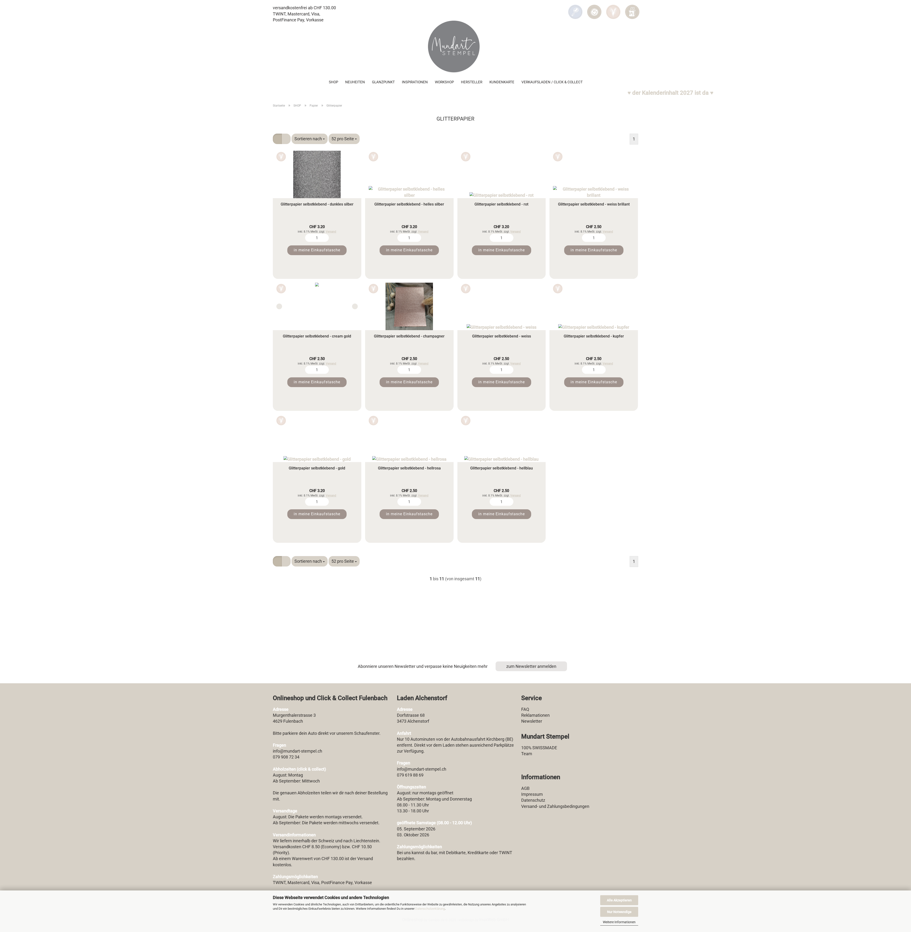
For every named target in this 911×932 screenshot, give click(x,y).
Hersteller (471, 82)
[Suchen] (575, 8)
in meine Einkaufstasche (317, 250)
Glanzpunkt (383, 82)
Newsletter (531, 721)
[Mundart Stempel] (455, 46)
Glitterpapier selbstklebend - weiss (501, 336)
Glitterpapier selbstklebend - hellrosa (409, 468)
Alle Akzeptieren (619, 900)
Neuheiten (355, 82)
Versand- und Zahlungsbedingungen (555, 806)
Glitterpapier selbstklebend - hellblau (501, 468)
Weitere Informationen (619, 922)
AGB (525, 788)
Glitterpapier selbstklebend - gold (317, 468)
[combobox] (310, 139)
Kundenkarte (501, 82)
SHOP (333, 82)
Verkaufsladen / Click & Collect (552, 82)
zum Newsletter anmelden (531, 666)
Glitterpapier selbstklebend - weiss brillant (594, 204)
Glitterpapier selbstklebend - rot (501, 204)
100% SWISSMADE (539, 747)
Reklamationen (535, 715)
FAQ (525, 709)
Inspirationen (415, 82)
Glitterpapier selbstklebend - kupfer (594, 336)
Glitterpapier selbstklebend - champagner (409, 336)
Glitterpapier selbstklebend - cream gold (317, 336)
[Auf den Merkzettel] (281, 157)
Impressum (532, 794)
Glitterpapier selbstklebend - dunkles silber (317, 204)
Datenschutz (533, 800)
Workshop (444, 82)
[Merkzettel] (613, 8)
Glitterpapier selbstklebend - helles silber (409, 204)
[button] (594, 8)
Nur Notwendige (619, 912)
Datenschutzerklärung (430, 908)
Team (526, 753)
